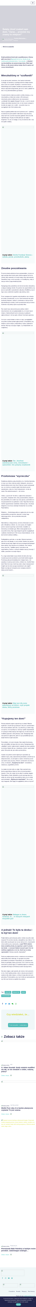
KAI (11, 1064)
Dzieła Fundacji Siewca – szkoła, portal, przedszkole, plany (17, 256)
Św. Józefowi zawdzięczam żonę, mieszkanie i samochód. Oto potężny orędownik (16, 463)
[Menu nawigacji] (33, 2)
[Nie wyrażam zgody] (34, 1302)
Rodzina (16, 40)
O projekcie (12, 1291)
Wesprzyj (24, 1291)
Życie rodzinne (6, 995)
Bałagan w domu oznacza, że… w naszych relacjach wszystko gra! (16, 916)
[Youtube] (9, 1278)
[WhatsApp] (16, 1004)
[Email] (9, 1004)
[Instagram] (5, 1278)
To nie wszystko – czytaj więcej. (18, 1025)
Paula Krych (13, 1245)
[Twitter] (6, 1004)
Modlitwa (7, 992)
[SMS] (12, 1004)
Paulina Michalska (19, 38)
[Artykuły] (12, 1278)
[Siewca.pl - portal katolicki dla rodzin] (7, 2)
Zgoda (18, 1304)
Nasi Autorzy (31, 1291)
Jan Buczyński (14, 1105)
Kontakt (18, 1291)
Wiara (23, 992)
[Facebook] (2, 1004)
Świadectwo (16, 992)
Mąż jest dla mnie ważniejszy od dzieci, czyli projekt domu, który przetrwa (16, 705)
